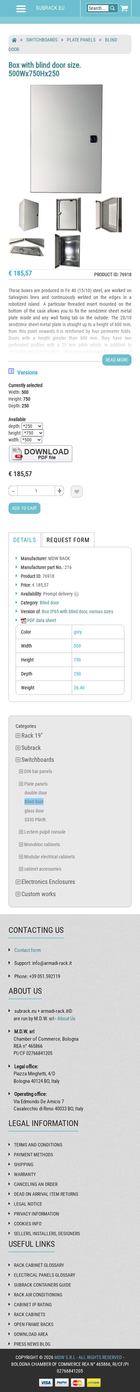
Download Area (31, 1334)
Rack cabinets (29, 1314)
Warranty (25, 1174)
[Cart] (124, 8)
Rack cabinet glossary (39, 1265)
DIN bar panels (38, 771)
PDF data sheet (41, 620)
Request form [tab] (68, 539)
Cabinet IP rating (33, 1304)
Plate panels (81, 40)
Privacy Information (36, 1214)
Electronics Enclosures (48, 881)
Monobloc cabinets (42, 844)
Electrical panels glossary (44, 1275)
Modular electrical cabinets (49, 856)
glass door (34, 811)
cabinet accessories (42, 869)
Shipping (23, 1164)
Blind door (49, 602)
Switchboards (41, 40)
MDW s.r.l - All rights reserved (88, 1357)
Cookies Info (27, 1223)
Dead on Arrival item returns (46, 1194)
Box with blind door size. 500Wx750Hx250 (44, 69)
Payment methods (33, 1154)
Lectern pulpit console (45, 832)
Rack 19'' (31, 735)
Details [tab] (24, 539)
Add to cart (24, 508)
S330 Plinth (35, 819)
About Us (66, 1019)
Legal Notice (28, 1204)
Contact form (27, 950)
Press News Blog (32, 1344)
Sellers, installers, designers (47, 1233)
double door (35, 792)
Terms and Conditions (38, 1144)
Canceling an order (35, 1184)
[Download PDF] (40, 453)
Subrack (31, 747)
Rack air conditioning (38, 1294)
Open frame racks (33, 1324)
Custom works (38, 894)
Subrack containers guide (42, 1285)
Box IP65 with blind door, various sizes (77, 611)
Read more (117, 360)
